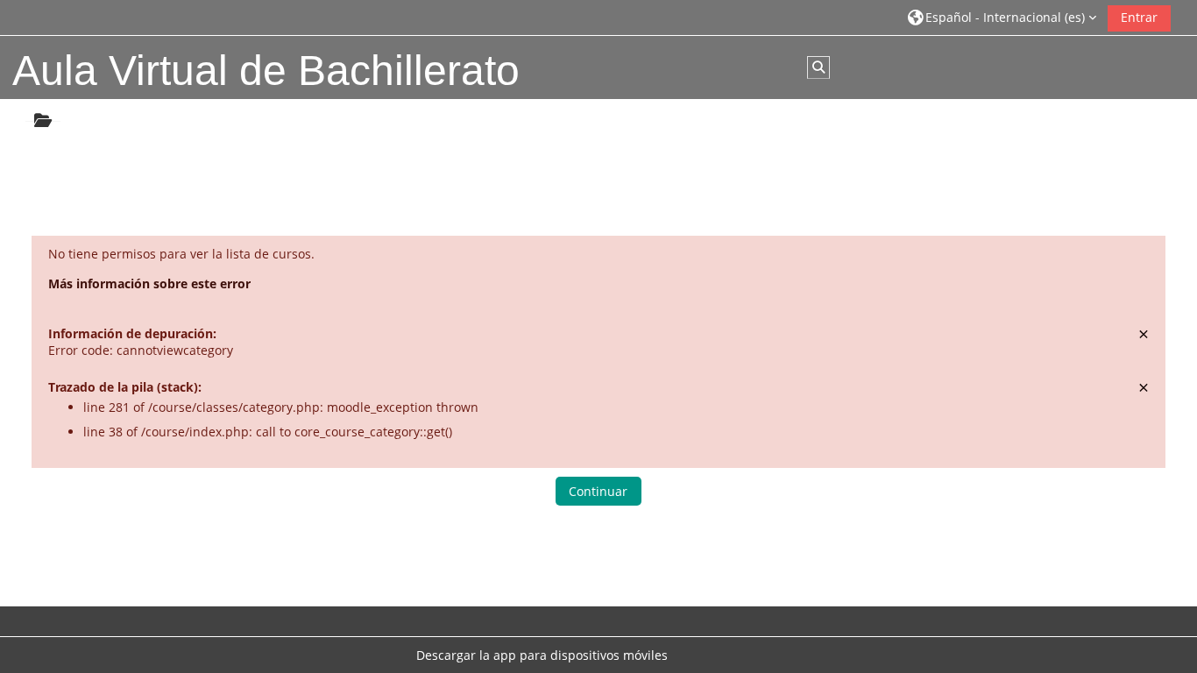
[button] (1002, 17)
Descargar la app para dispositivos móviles (542, 655)
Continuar (598, 491)
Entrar (1139, 17)
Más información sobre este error (149, 283)
